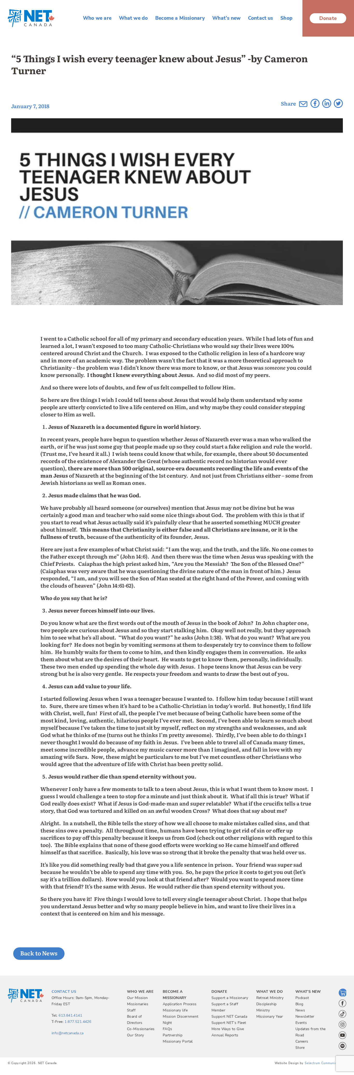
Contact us (260, 18)
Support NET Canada (229, 1016)
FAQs (167, 1028)
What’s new (226, 18)
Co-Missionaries (140, 1028)
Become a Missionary (180, 18)
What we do (133, 18)
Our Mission (137, 997)
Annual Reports (224, 1035)
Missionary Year (269, 1016)
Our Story (135, 1035)
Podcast (302, 997)
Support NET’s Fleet (228, 1022)
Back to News (39, 953)
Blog (299, 1004)
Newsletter (304, 1016)
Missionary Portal (178, 1041)
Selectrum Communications (325, 1063)
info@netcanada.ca (67, 1033)
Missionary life (175, 1010)
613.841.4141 (70, 1015)
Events (301, 1022)
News (300, 1010)
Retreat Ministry (270, 997)
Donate (328, 18)
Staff (131, 1010)
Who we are (97, 18)
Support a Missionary (229, 997)
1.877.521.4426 (78, 1021)
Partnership (173, 1035)
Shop (286, 18)
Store (300, 1047)
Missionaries (137, 1004)
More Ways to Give (227, 1028)
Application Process (180, 1004)
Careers (301, 1041)
